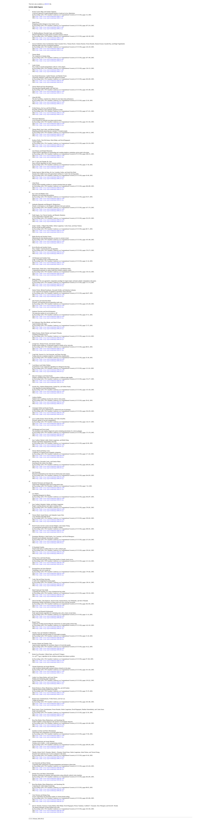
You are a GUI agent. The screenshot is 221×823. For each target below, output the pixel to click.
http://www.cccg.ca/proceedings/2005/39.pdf (49, 370)
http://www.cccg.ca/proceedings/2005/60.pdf (49, 562)
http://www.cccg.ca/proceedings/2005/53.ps (49, 510)
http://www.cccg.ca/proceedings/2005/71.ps (49, 673)
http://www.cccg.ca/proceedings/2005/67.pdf (49, 627)
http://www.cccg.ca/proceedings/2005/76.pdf (49, 725)
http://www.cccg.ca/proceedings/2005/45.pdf (49, 423)
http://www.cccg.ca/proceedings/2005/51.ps (49, 489)
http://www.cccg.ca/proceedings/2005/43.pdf (49, 402)
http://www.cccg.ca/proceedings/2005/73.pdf (49, 692)
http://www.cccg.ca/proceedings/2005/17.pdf (49, 155)
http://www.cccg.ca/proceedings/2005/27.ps (49, 264)
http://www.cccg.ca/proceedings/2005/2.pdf (49, 27)
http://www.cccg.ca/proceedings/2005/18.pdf (49, 166)
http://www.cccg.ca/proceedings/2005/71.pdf (49, 671)
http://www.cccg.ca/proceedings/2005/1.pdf (49, 16)
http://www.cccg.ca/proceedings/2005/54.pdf (49, 519)
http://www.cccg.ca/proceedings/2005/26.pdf (49, 252)
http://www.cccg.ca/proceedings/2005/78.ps (49, 747)
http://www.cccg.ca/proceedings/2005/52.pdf (49, 498)
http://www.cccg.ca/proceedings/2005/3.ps (49, 39)
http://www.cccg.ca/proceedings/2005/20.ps (49, 189)
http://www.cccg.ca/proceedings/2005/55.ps (49, 532)
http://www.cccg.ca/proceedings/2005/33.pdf (49, 316)
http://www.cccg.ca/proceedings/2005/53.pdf (49, 509)
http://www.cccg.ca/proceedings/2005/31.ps (49, 296)
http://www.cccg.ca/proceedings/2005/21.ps (49, 200)
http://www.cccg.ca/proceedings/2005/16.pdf (49, 145)
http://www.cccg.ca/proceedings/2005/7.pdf (49, 70)
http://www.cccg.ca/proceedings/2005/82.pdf (49, 789)
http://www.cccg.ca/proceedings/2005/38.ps (49, 360)
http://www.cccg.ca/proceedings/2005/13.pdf (49, 112)
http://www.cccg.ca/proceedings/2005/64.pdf (49, 594)
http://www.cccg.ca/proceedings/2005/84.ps (49, 812)
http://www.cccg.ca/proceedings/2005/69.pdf (49, 648)
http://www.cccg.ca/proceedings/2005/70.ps (49, 662)
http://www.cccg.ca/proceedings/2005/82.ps (49, 790)
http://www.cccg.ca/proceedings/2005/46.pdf (49, 434)
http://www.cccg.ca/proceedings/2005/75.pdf (49, 714)
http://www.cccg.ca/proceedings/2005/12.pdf (49, 102)
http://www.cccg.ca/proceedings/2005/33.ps (49, 318)
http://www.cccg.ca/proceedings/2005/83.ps (49, 801)
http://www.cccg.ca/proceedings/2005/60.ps (49, 564)
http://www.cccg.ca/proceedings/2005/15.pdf (49, 134)
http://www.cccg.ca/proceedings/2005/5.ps (49, 50)
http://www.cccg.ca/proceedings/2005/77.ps (49, 737)
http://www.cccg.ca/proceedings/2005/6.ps (49, 60)
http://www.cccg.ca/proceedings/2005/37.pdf (49, 348)
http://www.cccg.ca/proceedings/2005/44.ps (49, 414)
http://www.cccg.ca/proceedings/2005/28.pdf (49, 273)
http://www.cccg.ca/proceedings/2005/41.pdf (49, 380)
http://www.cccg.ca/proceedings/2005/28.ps (49, 275)
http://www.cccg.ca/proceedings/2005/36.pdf (49, 337)
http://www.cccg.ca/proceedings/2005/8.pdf (49, 80)
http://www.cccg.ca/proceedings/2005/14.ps (49, 125)
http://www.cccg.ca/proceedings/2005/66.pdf (49, 616)
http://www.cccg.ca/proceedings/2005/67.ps (49, 628)
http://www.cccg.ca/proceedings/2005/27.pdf (49, 262)
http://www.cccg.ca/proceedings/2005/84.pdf (49, 810)
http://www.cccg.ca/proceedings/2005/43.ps (49, 403)
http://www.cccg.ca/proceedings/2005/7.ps (49, 71)
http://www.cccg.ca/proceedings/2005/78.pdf (49, 746)
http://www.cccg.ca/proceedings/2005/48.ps (49, 457)
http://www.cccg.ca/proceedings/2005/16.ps (49, 146)
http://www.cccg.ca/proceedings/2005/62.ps (49, 575)
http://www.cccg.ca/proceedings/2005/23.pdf (49, 220)
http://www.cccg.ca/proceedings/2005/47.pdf (49, 445)
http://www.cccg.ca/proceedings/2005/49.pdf (49, 466)
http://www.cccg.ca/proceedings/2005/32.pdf (49, 305)
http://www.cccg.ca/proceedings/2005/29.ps (49, 285)
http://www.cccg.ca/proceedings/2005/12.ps (49, 103)
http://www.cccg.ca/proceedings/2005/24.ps (49, 232)
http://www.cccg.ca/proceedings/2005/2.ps (49, 28)
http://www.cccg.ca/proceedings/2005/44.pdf (49, 412)
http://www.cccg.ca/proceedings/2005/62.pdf (49, 573)
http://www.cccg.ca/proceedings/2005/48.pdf (49, 455)
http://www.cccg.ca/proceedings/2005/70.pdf (49, 660)
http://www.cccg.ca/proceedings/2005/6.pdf (49, 59)
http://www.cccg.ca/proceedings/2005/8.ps (49, 82)
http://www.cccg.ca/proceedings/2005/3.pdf (49, 38)
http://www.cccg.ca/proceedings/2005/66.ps (49, 617)
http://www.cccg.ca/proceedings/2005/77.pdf (49, 735)
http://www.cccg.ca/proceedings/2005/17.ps (49, 157)
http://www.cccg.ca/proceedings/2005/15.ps (49, 135)
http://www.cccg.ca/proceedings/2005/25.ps (49, 242)
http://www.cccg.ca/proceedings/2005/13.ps (49, 114)
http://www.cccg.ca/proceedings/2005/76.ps (49, 726)
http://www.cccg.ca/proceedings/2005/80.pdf (49, 767)
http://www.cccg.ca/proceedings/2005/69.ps (49, 649)
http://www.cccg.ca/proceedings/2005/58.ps (49, 542)
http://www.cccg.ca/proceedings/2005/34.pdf (49, 327)
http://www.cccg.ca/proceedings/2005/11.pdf (49, 91)
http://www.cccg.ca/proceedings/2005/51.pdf (49, 487)
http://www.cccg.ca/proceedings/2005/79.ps (49, 758)
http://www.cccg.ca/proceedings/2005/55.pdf (49, 530)
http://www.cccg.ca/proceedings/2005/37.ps (49, 350)
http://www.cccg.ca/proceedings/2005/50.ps (49, 478)
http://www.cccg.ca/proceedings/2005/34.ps (49, 328)
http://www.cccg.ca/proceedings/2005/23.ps (49, 221)
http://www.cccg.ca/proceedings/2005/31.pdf (49, 294)
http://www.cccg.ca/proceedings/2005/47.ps (49, 446)
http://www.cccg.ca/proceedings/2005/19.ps (49, 178)
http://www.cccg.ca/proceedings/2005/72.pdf (49, 682)
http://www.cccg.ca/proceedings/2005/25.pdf (49, 241)
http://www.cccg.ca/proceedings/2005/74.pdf (49, 703)
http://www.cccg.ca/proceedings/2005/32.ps (49, 307)
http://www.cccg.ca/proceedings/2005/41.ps (49, 382)
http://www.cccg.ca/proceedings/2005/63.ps (49, 585)
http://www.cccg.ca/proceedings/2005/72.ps (49, 683)
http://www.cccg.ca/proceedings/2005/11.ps (49, 93)
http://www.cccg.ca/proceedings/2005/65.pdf (49, 605)
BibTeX (47, 4)
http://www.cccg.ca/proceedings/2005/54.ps (49, 521)
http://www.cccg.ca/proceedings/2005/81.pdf (49, 778)
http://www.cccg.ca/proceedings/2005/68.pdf (49, 637)
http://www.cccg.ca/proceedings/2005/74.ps (49, 705)
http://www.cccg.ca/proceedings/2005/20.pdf (49, 187)
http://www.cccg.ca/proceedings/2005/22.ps (49, 210)
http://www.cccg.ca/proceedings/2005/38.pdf (49, 359)
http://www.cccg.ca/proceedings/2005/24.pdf (49, 230)
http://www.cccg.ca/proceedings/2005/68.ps (49, 639)
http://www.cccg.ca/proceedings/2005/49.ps (49, 467)
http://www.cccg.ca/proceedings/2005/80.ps (49, 769)
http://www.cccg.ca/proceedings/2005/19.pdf (49, 177)
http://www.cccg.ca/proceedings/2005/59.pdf (49, 552)
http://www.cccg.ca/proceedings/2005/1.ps (49, 18)
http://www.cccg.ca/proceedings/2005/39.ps (49, 371)
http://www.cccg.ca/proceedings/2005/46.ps (49, 435)
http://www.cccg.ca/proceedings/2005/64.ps (49, 596)
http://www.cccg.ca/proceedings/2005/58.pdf (49, 541)
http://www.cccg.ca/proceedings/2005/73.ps (49, 694)
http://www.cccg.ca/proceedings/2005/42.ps (49, 393)
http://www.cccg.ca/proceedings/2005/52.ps (49, 500)
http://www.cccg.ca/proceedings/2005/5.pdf (49, 48)
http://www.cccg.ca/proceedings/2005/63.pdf (49, 584)
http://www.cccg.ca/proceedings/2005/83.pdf (49, 799)
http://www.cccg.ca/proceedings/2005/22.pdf (49, 209)
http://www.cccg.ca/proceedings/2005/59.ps (49, 553)
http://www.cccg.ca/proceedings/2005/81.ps (49, 780)
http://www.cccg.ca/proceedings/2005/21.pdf (49, 198)
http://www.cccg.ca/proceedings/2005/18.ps (49, 168)
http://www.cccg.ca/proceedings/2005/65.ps (49, 607)
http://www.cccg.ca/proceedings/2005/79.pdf (49, 757)
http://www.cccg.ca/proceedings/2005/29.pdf (49, 284)
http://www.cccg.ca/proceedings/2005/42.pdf (49, 391)
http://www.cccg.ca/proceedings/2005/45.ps (49, 425)
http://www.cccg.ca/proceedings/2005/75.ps (49, 715)
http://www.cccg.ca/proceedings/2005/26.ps (49, 253)
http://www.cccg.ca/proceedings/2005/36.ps (49, 339)
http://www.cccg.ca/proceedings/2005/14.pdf (49, 123)
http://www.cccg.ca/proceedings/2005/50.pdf (49, 477)
